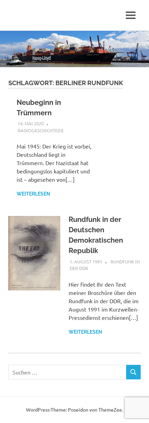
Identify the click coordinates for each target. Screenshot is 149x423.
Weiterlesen (33, 194)
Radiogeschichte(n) (40, 130)
